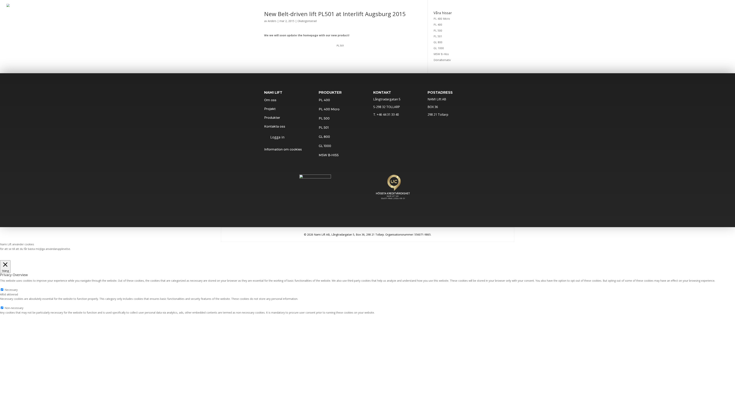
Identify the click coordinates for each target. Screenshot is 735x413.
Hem (484, 7)
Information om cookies (283, 149)
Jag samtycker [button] (8, 258)
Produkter (528, 7)
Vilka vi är (585, 7)
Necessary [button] (6, 285)
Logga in (695, 7)
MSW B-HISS (329, 155)
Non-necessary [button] (9, 303)
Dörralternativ (442, 60)
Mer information (81, 249)
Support (641, 7)
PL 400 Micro (442, 18)
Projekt (503, 7)
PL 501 (438, 36)
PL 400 (438, 24)
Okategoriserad (307, 21)
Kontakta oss (614, 7)
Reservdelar (557, 7)
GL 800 (438, 42)
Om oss (270, 100)
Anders (272, 21)
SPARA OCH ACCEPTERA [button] (15, 317)
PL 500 (438, 30)
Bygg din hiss (668, 7)
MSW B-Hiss (441, 54)
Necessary (11, 290)
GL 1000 (439, 48)
